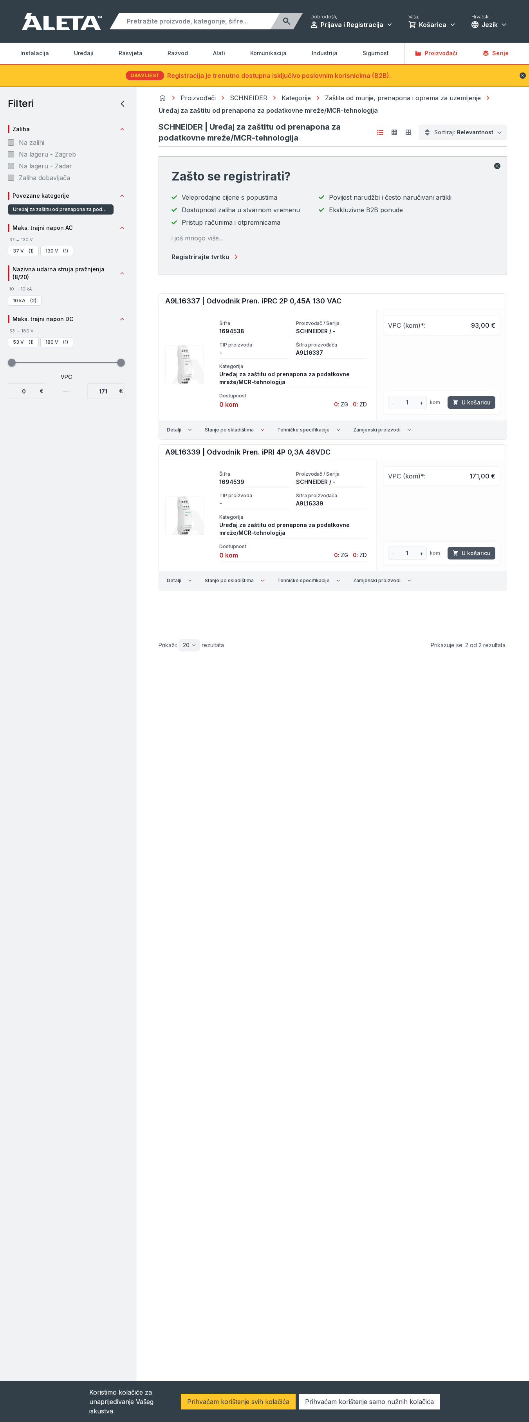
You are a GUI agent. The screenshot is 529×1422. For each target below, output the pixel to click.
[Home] (162, 98)
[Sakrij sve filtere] (120, 103)
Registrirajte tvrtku (200, 257)
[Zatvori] (497, 166)
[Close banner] (522, 75)
